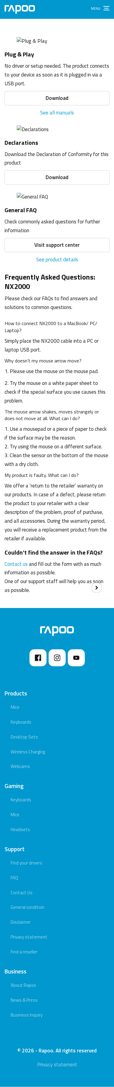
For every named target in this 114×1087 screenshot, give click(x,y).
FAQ (14, 877)
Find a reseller (24, 951)
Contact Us (22, 892)
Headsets (20, 829)
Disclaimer (21, 922)
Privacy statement (29, 936)
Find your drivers (26, 862)
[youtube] (76, 657)
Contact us (16, 564)
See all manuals (57, 113)
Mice (15, 707)
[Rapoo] (20, 9)
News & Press (24, 1000)
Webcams (20, 766)
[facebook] (38, 657)
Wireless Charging (28, 751)
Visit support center (57, 245)
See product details (57, 259)
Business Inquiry (27, 1014)
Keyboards (21, 721)
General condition (27, 907)
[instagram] (57, 657)
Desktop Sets (24, 736)
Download (57, 98)
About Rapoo (23, 985)
